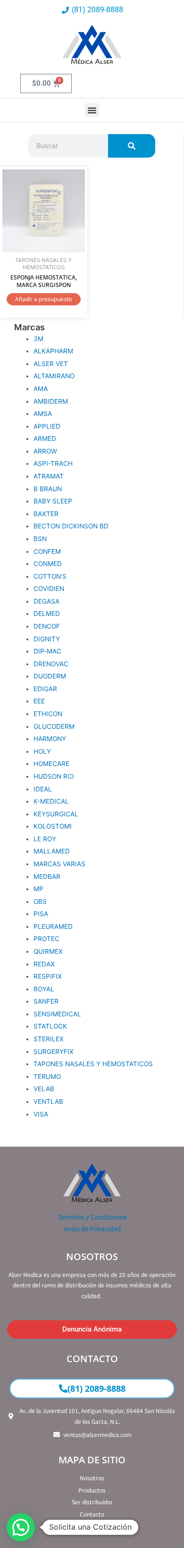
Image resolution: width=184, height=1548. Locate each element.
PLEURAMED (53, 926)
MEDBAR (46, 876)
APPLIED (46, 426)
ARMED (44, 438)
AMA (40, 388)
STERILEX (48, 1039)
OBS (40, 901)
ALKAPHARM (53, 351)
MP (38, 889)
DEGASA (46, 601)
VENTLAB (48, 1101)
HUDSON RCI (53, 776)
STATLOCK (50, 1026)
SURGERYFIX (53, 1051)
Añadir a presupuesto (43, 299)
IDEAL (42, 789)
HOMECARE (51, 763)
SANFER (46, 1001)
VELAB (43, 1089)
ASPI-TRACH (53, 463)
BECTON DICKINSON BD (71, 526)
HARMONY (49, 738)
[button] (92, 110)
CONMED (47, 563)
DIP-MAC (47, 651)
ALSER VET (50, 363)
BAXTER (46, 514)
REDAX (44, 964)
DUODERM (49, 676)
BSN (40, 539)
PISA (40, 914)
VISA (40, 1114)
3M (38, 339)
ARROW (45, 451)
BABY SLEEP (52, 501)
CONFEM (47, 551)
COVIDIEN (48, 588)
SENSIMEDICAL (57, 1014)
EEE (39, 701)
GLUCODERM (54, 726)
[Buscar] (131, 146)
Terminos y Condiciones (92, 1217)
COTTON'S (50, 576)
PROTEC (46, 938)
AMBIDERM (50, 401)
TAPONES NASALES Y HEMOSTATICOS (93, 1064)
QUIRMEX (48, 951)
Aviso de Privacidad (92, 1229)
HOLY (42, 751)
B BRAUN (47, 489)
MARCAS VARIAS (59, 864)
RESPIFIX (47, 976)
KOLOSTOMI (52, 826)
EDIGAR (45, 689)
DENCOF (46, 626)
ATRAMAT (48, 476)
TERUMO (47, 1076)
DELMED (46, 613)
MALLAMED (51, 851)
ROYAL (43, 989)
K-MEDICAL (51, 801)
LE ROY (44, 839)
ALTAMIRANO (54, 376)
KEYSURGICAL (55, 814)
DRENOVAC (50, 664)
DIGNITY (46, 639)
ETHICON (47, 714)
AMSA (42, 413)
